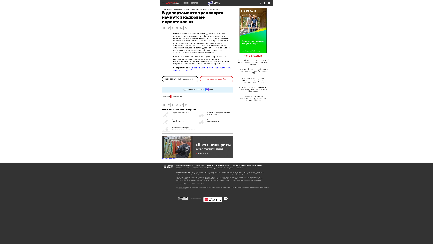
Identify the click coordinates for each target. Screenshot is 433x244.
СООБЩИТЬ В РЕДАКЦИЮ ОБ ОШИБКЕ (230, 168)
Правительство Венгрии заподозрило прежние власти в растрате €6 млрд (253, 98)
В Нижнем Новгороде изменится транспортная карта (218, 113)
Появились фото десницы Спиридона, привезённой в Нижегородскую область (253, 80)
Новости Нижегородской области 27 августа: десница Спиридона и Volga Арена (253, 62)
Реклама (210, 166)
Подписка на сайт (182, 168)
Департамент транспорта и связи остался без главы (219, 121)
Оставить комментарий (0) (216, 79)
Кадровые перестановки (180, 113)
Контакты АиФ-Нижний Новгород (203, 168)
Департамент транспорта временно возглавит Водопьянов (183, 128)
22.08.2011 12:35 (167, 9)
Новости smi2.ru (169, 159)
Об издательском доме (184, 166)
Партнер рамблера (195, 198)
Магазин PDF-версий (223, 166)
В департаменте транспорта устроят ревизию (181, 121)
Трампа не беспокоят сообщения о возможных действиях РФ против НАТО (253, 71)
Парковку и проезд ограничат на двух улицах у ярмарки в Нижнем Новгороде (253, 89)
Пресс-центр (200, 166)
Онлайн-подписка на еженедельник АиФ (247, 166)
